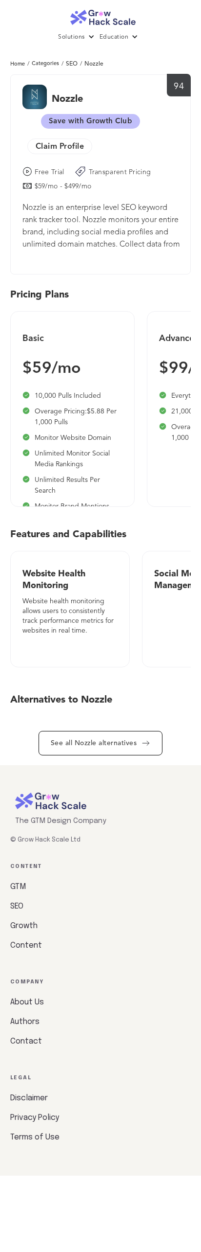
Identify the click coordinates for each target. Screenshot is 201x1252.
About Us (27, 1002)
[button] (79, 37)
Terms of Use (35, 1137)
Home (17, 64)
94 (179, 86)
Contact (26, 1041)
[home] (100, 15)
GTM (18, 887)
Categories (45, 64)
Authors (25, 1022)
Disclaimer (29, 1098)
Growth (24, 926)
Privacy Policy (34, 1118)
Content (26, 945)
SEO (72, 64)
